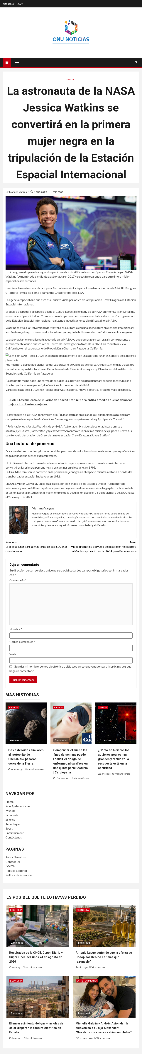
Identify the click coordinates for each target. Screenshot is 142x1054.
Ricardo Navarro (35, 769)
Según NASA (125, 272)
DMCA (10, 866)
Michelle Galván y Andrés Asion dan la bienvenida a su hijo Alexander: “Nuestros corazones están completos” (104, 1028)
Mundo (10, 810)
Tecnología (13, 824)
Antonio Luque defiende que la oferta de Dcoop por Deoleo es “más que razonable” (104, 957)
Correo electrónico (22, 641)
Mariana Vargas (18, 191)
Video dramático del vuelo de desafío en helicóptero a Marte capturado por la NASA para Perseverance (103, 546)
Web (12, 654)
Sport (9, 828)
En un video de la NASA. (75, 385)
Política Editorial (16, 870)
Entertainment (15, 833)
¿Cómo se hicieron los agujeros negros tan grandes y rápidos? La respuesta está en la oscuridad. (113, 759)
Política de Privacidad (19, 875)
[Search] (136, 62)
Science (10, 819)
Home (9, 801)
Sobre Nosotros (16, 857)
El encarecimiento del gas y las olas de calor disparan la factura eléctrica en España (36, 1028)
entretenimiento (87, 980)
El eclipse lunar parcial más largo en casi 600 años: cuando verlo (37, 546)
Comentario (17, 580)
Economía (12, 815)
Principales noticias (18, 806)
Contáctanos (14, 837)
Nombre (15, 629)
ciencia (70, 79)
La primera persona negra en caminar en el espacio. (52, 467)
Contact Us (13, 861)
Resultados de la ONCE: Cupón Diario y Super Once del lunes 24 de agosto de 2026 (36, 957)
